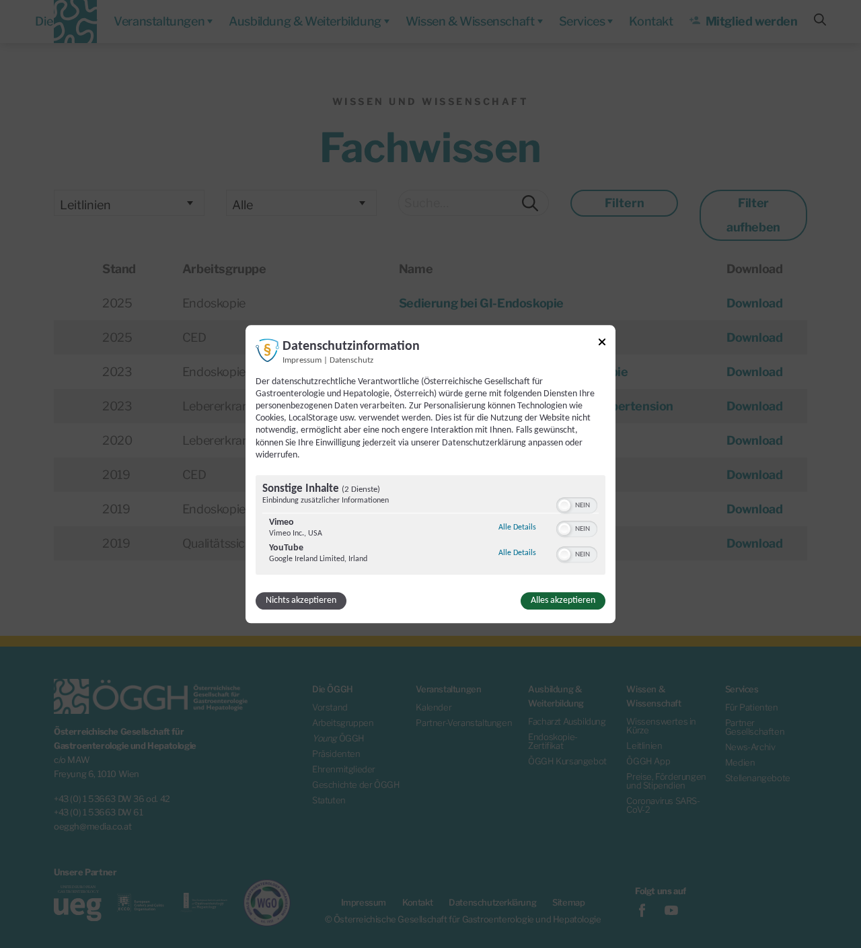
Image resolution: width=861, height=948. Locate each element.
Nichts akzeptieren (301, 600)
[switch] (577, 504)
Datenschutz (351, 361)
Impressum (302, 361)
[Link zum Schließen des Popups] (602, 344)
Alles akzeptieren (563, 600)
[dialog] (430, 474)
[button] (564, 505)
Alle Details (517, 527)
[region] (430, 526)
